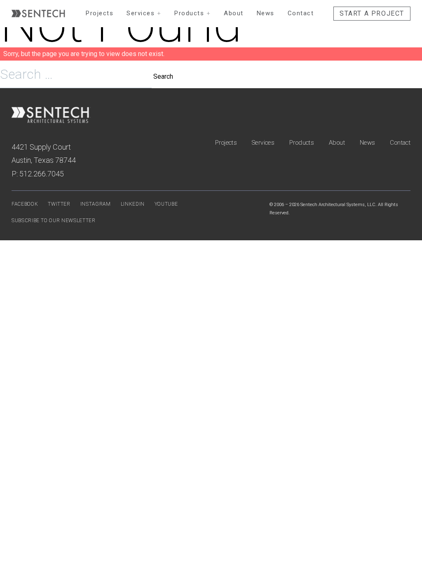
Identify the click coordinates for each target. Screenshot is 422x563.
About (234, 13)
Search (163, 76)
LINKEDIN (133, 204)
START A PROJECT (372, 13)
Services (144, 13)
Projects (99, 13)
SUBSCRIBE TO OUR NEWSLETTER (54, 220)
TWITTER (59, 204)
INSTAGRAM (95, 204)
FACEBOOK (25, 204)
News (265, 13)
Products (192, 13)
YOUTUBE (166, 204)
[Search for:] (76, 76)
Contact (301, 13)
